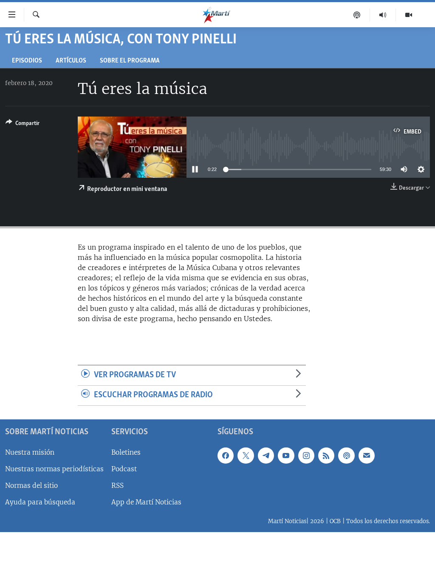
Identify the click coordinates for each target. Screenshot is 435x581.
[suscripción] (367, 455)
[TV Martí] (408, 15)
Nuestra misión (29, 452)
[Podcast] (357, 15)
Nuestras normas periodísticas (54, 469)
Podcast (124, 469)
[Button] (23, 125)
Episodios (27, 61)
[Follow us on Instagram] (306, 455)
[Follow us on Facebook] (226, 455)
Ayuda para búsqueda (40, 502)
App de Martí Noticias (146, 502)
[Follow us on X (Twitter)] (245, 455)
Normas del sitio (31, 485)
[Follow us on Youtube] (286, 455)
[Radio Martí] (383, 15)
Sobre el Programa (130, 61)
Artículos (71, 61)
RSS (117, 485)
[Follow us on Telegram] (266, 455)
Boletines (126, 452)
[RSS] (326, 455)
